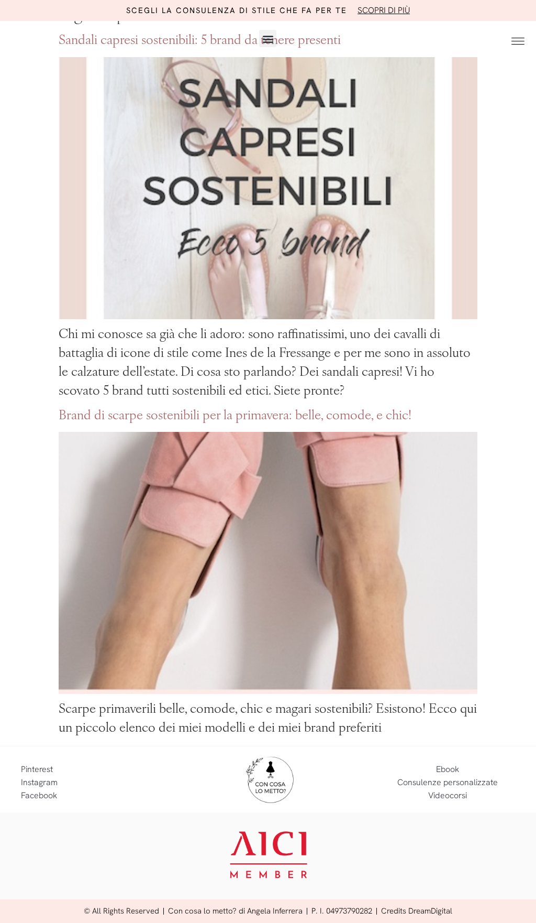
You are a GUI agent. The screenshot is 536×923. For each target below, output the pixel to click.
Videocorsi (447, 795)
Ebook (447, 769)
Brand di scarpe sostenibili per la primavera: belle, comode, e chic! (235, 416)
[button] (267, 38)
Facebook (39, 795)
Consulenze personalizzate (447, 782)
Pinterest (37, 769)
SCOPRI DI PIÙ (384, 10)
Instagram (39, 782)
